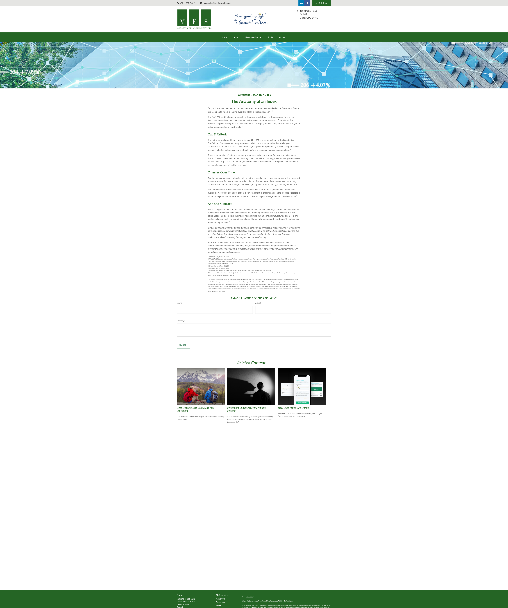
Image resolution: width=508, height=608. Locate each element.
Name (179, 302)
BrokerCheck (288, 601)
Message (181, 320)
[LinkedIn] (301, 3)
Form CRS (249, 597)
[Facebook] (307, 3)
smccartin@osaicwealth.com (217, 3)
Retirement (220, 598)
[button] (224, 37)
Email (258, 302)
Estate (218, 605)
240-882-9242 (189, 598)
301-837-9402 (188, 601)
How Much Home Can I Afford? (294, 408)
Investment (220, 602)
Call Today (323, 3)
